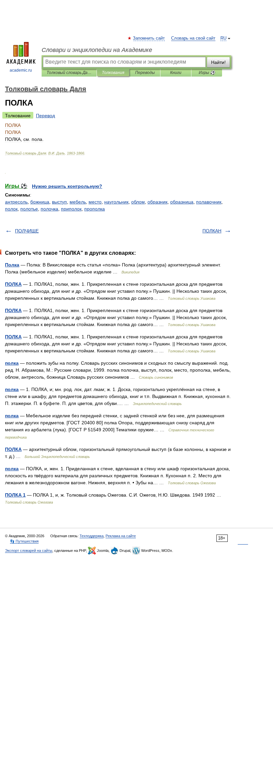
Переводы (145, 72)
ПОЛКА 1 (15, 495)
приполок (71, 208)
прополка (94, 208)
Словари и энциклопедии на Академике (97, 50)
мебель (78, 201)
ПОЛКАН (211, 230)
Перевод (45, 115)
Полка (12, 264)
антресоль (16, 201)
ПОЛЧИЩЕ (27, 230)
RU (223, 38)
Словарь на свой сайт (193, 38)
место (95, 201)
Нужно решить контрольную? (67, 186)
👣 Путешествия (24, 541)
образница (181, 201)
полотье (29, 208)
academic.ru (21, 70)
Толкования (113, 72)
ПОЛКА (13, 284)
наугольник (116, 201)
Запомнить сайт (149, 38)
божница (39, 201)
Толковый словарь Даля (69, 72)
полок (11, 208)
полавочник (208, 201)
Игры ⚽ (207, 72)
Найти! (218, 62)
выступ (59, 201)
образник (157, 201)
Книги (175, 72)
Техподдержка (92, 536)
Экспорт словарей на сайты (28, 551)
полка (12, 363)
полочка (49, 208)
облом (138, 201)
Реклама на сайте (121, 536)
